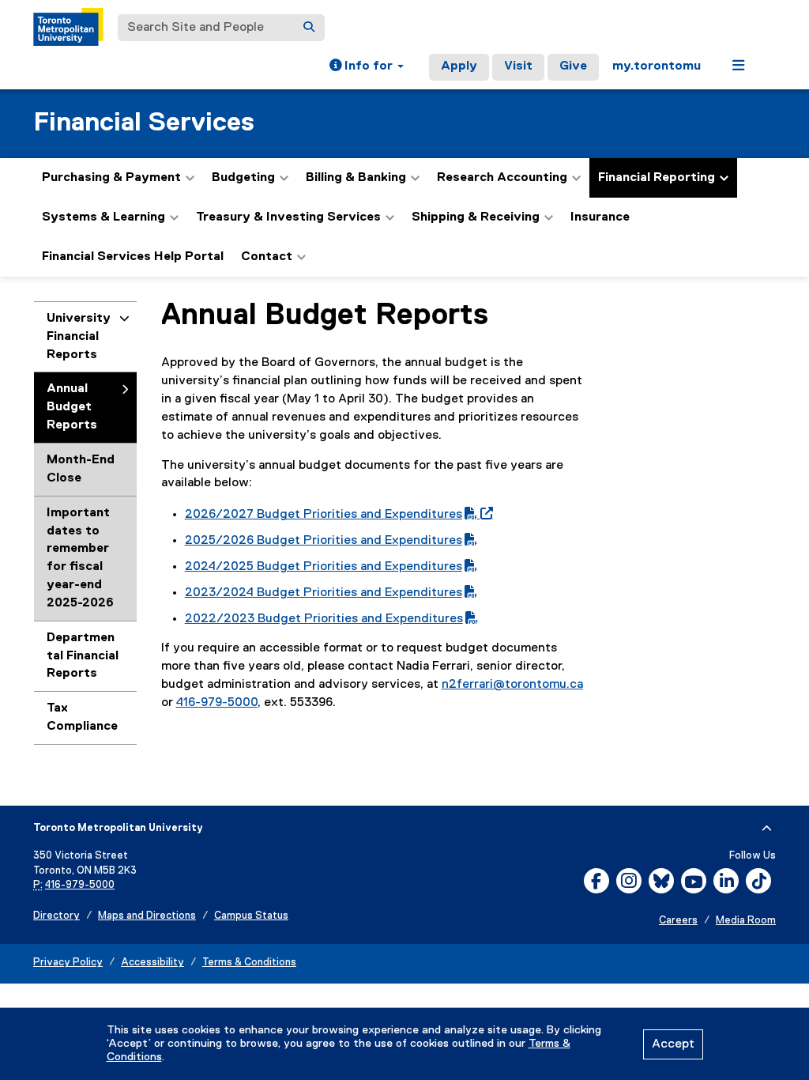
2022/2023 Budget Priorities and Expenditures (324, 619)
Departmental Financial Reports (83, 656)
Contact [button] (266, 257)
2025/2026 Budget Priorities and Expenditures (323, 540)
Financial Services (143, 123)
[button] (367, 67)
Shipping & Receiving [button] (476, 217)
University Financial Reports (79, 336)
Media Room (746, 921)
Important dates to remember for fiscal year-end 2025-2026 (80, 558)
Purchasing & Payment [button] (111, 178)
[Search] (309, 27)
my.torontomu (656, 66)
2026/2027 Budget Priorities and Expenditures (336, 514)
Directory (56, 916)
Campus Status (251, 916)
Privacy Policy (68, 962)
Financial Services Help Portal (133, 257)
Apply (459, 66)
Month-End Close (81, 469)
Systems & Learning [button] (103, 217)
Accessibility (152, 962)
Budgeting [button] (243, 178)
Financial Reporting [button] (656, 178)
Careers (678, 921)
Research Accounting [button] (502, 178)
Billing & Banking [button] (356, 178)
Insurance (600, 217)
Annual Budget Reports (72, 407)
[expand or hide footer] (767, 828)
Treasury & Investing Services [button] (288, 217)
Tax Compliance (82, 717)
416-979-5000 (217, 703)
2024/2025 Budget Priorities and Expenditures (323, 567)
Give (573, 66)
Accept (673, 1044)
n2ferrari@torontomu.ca (512, 684)
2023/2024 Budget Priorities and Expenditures (323, 593)
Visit (518, 66)
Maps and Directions (147, 916)
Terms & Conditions (249, 962)
